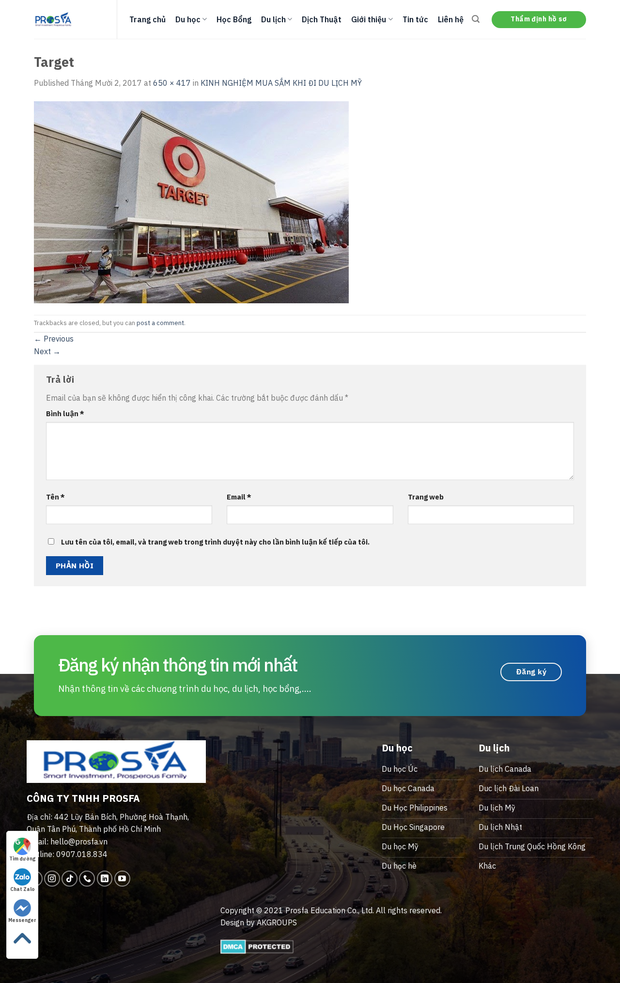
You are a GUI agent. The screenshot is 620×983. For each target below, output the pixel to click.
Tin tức (415, 19)
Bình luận (65, 413)
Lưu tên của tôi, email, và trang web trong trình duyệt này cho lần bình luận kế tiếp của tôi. (215, 541)
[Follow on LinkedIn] (105, 879)
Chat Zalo (22, 889)
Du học (188, 19)
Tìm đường (22, 859)
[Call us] (87, 879)
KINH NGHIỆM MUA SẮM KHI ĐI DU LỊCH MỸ (281, 83)
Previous (54, 338)
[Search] (476, 19)
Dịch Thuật (321, 19)
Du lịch (273, 19)
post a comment (160, 323)
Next (47, 351)
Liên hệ (451, 19)
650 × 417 (172, 83)
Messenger (22, 920)
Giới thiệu (368, 19)
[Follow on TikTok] (70, 879)
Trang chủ (147, 19)
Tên (55, 496)
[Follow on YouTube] (122, 879)
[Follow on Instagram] (52, 879)
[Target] (191, 201)
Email (239, 496)
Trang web (426, 496)
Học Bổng (234, 19)
